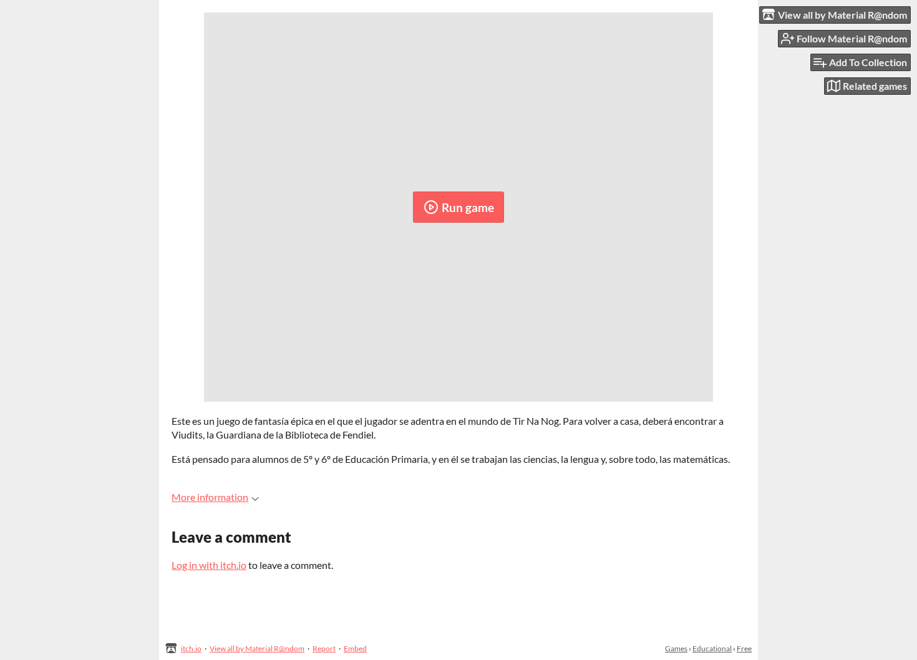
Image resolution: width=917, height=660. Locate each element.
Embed (355, 648)
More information (210, 497)
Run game (468, 207)
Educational (712, 648)
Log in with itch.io (209, 565)
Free (744, 648)
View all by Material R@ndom (257, 648)
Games (676, 648)
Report (324, 648)
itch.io (191, 648)
